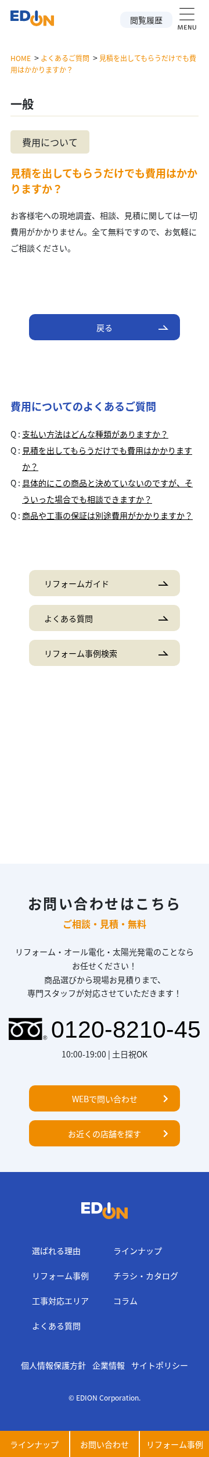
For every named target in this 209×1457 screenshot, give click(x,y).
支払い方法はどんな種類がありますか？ (95, 434)
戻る (104, 327)
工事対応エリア (60, 1300)
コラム (125, 1300)
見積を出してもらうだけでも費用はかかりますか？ (107, 458)
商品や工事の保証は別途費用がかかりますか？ (107, 515)
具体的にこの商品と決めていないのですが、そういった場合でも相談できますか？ (107, 491)
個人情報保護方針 (53, 1365)
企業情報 (108, 1365)
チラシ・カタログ (145, 1275)
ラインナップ (137, 1250)
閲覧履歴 (146, 20)
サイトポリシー (159, 1365)
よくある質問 (56, 1325)
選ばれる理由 (56, 1250)
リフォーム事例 (60, 1275)
